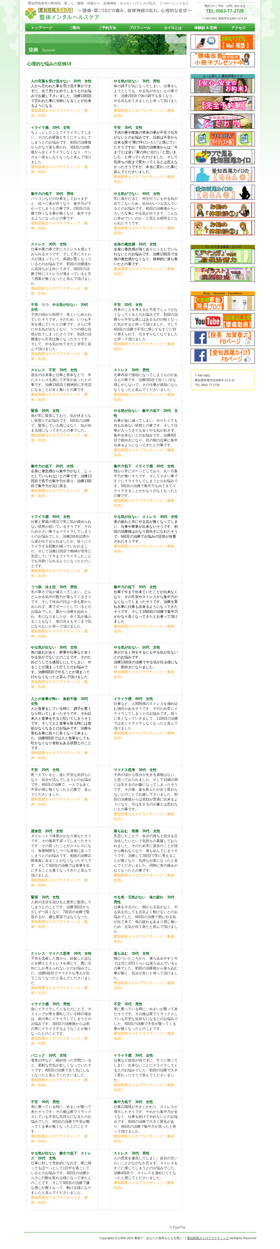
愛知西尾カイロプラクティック (110, 14)
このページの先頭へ (178, 1227)
